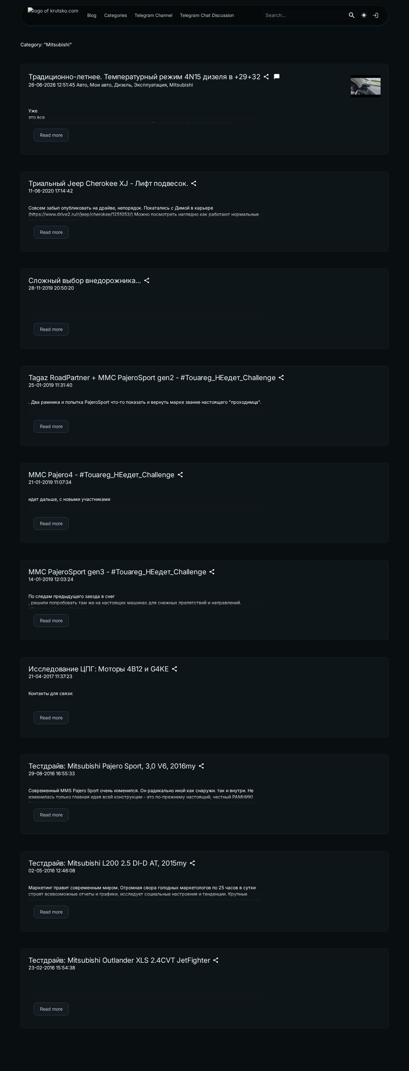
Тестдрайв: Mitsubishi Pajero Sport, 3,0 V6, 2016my (112, 766)
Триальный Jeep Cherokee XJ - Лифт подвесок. (108, 183)
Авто (81, 85)
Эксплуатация (150, 85)
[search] (351, 15)
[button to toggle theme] (364, 15)
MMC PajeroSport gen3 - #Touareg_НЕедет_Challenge (117, 572)
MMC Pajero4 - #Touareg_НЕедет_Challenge (101, 474)
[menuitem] (53, 15)
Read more (51, 135)
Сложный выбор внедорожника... (84, 280)
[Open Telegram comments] (277, 76)
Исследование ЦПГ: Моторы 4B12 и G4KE (98, 669)
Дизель (122, 85)
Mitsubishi (181, 85)
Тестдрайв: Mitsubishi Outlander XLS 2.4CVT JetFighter (119, 960)
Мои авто (101, 85)
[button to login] (375, 15)
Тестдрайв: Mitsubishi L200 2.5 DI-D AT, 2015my (107, 863)
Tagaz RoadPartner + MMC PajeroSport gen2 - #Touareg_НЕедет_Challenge (151, 377)
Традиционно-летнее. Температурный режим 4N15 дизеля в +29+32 (144, 77)
